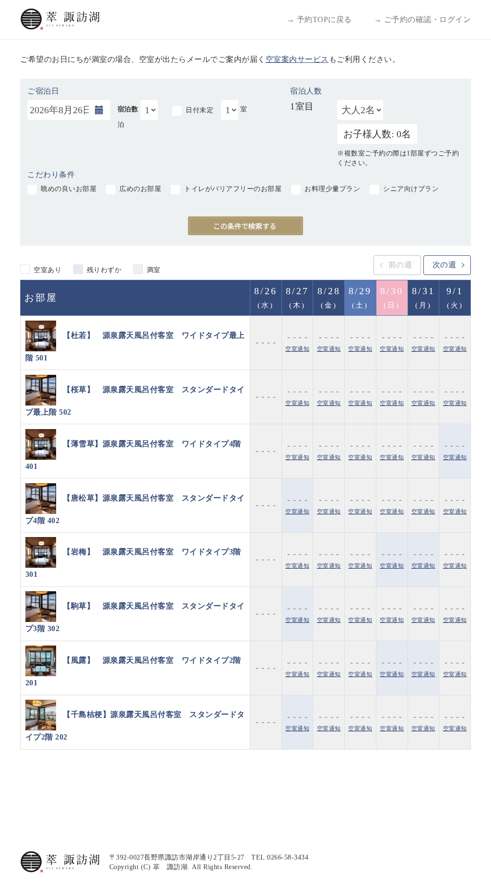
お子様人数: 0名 (377, 134)
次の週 (444, 265)
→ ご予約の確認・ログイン (422, 19)
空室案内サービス (297, 59)
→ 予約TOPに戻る (319, 19)
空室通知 (297, 349)
